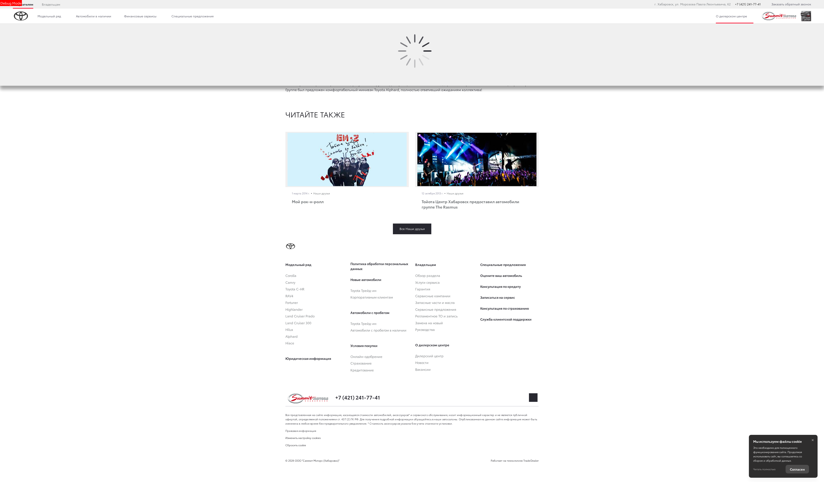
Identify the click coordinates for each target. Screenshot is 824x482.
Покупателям (23, 4)
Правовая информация (300, 430)
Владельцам (51, 4)
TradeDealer (531, 460)
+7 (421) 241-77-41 (748, 4)
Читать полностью (764, 469)
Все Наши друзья (412, 229)
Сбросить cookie (295, 445)
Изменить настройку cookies (303, 438)
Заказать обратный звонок (791, 4)
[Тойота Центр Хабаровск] (779, 16)
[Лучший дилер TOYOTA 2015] (806, 16)
